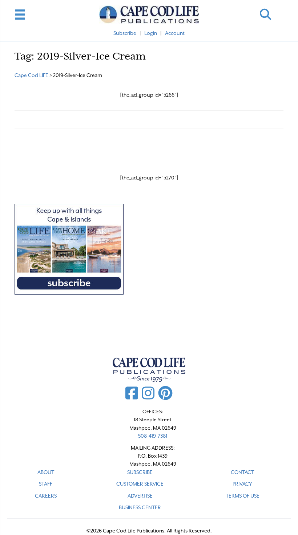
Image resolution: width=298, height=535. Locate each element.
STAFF (45, 484)
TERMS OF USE (242, 496)
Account (175, 33)
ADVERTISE (140, 496)
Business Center (140, 507)
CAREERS (46, 496)
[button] (265, 14)
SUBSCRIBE (140, 472)
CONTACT (242, 472)
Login (150, 33)
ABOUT (45, 472)
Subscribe (124, 33)
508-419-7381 (152, 436)
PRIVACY (242, 484)
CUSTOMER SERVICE (140, 484)
